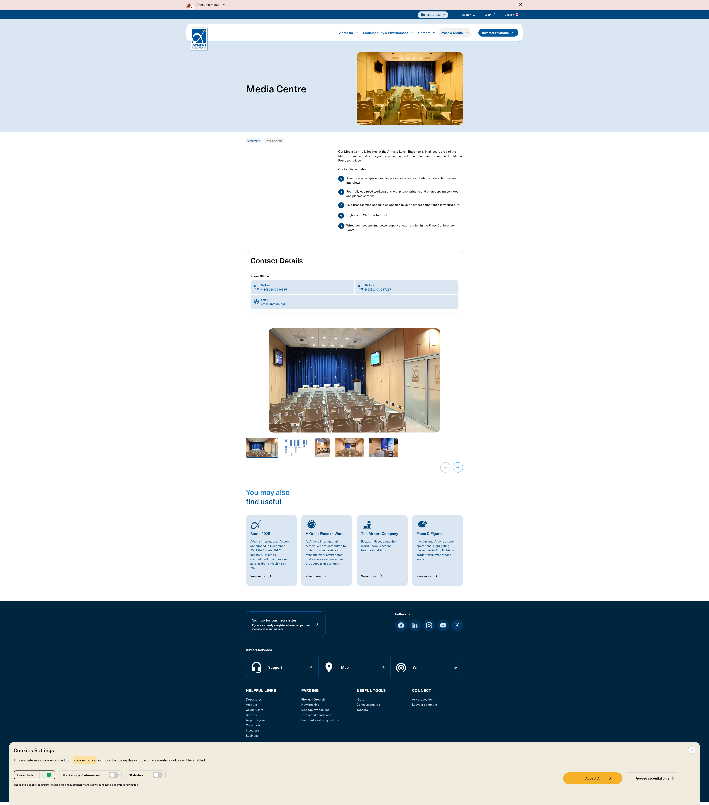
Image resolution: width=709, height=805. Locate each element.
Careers (424, 32)
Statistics (136, 775)
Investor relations (495, 32)
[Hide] (520, 4)
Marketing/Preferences (81, 775)
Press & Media (452, 32)
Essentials (25, 775)
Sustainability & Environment (385, 32)
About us (346, 32)
